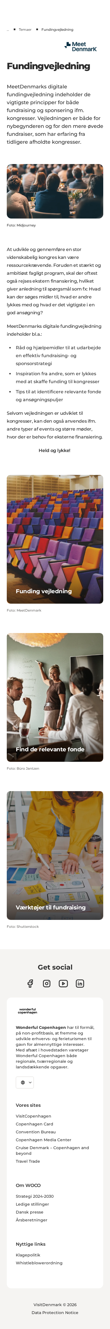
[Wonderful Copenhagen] (27, 1011)
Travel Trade (28, 1161)
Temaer (25, 29)
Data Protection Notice (55, 1312)
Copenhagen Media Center (43, 1139)
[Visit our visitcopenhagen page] (47, 983)
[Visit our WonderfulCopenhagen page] (63, 983)
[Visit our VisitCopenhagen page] (30, 983)
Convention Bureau (36, 1131)
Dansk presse (29, 1212)
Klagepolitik (28, 1255)
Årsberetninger (31, 1220)
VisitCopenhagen (33, 1116)
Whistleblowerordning (39, 1262)
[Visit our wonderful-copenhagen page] (80, 983)
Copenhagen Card (34, 1124)
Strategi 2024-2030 (35, 1196)
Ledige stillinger (32, 1204)
